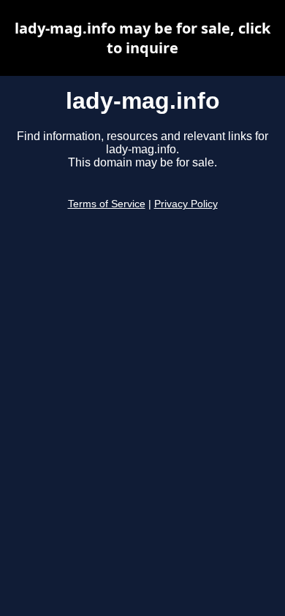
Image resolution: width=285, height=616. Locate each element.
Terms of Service (106, 204)
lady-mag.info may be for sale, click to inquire (142, 38)
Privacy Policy (186, 204)
